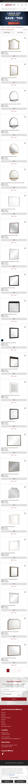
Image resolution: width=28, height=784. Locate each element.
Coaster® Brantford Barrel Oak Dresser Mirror (9, 235)
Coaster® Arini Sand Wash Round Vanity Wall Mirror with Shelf (12, 182)
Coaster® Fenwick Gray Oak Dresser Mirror (9, 579)
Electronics (3, 716)
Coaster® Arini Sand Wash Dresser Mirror (9, 156)
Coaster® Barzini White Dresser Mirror (8, 209)
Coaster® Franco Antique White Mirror (8, 605)
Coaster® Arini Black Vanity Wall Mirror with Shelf (10, 130)
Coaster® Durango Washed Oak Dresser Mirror (10, 474)
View (14, 56)
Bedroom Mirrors (19, 27)
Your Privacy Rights (14, 777)
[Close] (26, 768)
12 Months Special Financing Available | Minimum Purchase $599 (14, 1)
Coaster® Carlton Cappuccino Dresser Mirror (9, 369)
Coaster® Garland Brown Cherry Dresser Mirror (10, 631)
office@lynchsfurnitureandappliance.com (12, 738)
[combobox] (20, 32)
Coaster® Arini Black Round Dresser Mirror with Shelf (11, 104)
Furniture (8, 27)
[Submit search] (24, 9)
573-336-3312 (7, 737)
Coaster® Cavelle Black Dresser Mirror (8, 421)
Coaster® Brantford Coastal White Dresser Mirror (10, 261)
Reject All (7, 781)
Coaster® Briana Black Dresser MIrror (8, 287)
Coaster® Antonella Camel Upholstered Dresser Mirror (11, 51)
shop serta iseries (14, 23)
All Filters (8, 32)
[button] (2, 4)
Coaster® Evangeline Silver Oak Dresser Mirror (10, 500)
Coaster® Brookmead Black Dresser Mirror (9, 314)
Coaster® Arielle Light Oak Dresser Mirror (8, 77)
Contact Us (3, 724)
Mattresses (3, 714)
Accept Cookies (20, 781)
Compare (15, 58)
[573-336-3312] (22, 4)
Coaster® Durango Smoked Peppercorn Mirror (9, 447)
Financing (3, 719)
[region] (14, 775)
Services (3, 721)
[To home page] (10, 5)
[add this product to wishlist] (25, 38)
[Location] (18, 4)
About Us (3, 723)
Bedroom (13, 27)
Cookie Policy (12, 774)
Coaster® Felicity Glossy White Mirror (8, 526)
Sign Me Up (14, 699)
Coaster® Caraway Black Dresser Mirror (8, 342)
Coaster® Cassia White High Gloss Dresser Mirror (10, 395)
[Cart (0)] (25, 4)
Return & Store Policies (6, 726)
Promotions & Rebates (5, 717)
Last (19, 670)
